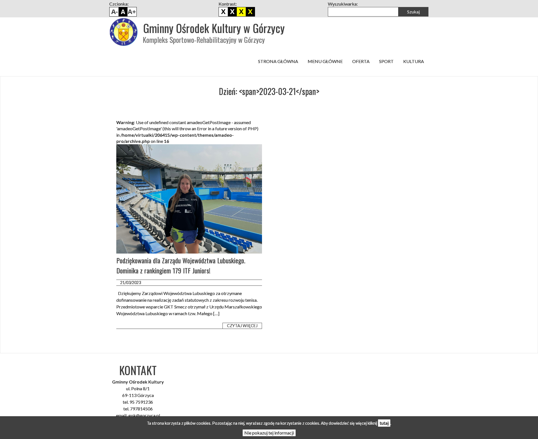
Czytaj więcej (242, 325)
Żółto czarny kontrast (250, 12)
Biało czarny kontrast (232, 12)
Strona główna (278, 61)
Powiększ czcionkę (132, 12)
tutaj (384, 423)
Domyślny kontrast (223, 12)
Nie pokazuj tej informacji (269, 432)
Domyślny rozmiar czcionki (123, 12)
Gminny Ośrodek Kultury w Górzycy (214, 28)
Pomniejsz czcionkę (114, 12)
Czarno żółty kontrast (241, 12)
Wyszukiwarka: (343, 3)
